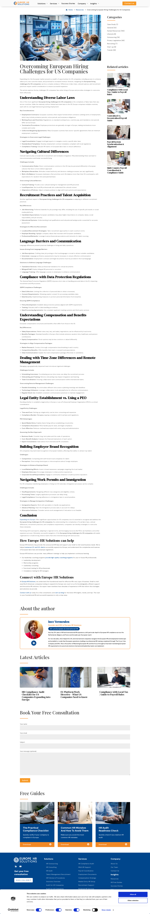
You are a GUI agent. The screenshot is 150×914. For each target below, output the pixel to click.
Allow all (133, 894)
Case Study (111, 24)
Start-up (110, 47)
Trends (109, 50)
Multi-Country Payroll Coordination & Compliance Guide (117, 170)
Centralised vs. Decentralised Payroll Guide (117, 118)
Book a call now (22, 880)
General (110, 28)
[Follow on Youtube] (20, 866)
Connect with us (25, 593)
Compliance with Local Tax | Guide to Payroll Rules (117, 92)
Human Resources (113, 31)
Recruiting (111, 44)
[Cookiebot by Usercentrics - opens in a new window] (13, 910)
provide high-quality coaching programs (59, 558)
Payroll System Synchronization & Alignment (115, 144)
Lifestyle (110, 34)
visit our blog (59, 593)
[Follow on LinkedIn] (33, 643)
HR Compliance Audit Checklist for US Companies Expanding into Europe (36, 695)
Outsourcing (111, 37)
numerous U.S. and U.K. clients (35, 547)
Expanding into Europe (27, 519)
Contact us (129, 3)
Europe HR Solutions (29, 581)
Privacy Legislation (114, 40)
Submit (25, 780)
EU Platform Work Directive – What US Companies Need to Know (74, 694)
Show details (106, 910)
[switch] (59, 910)
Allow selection (133, 900)
